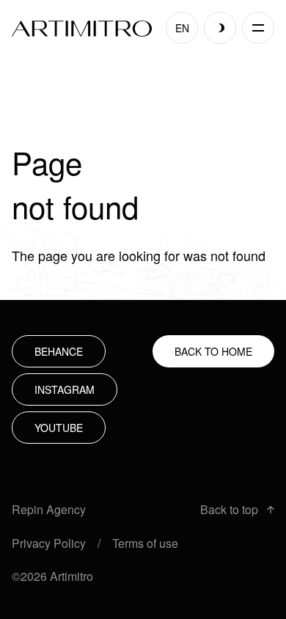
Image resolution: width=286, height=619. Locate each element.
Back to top (229, 509)
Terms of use (145, 543)
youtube (58, 427)
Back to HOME (213, 351)
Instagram (64, 389)
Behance (58, 351)
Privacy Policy (49, 543)
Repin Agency (49, 509)
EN (182, 28)
